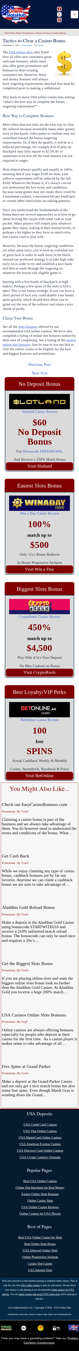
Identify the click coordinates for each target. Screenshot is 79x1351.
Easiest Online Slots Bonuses (40, 1194)
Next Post (40, 373)
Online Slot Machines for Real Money (40, 1187)
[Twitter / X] (59, 14)
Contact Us (39, 1314)
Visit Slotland (39, 466)
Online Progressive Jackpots (40, 1257)
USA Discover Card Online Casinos (40, 1150)
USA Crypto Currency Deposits (40, 1157)
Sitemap (50, 1314)
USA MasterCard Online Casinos (40, 1137)
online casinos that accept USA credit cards (39, 1294)
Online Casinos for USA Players (40, 1213)
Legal (55, 1314)
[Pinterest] (59, 20)
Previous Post (39, 364)
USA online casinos (30, 1285)
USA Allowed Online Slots (40, 1250)
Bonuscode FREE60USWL (43, 451)
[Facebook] (59, 9)
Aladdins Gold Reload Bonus (28, 907)
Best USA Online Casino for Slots (40, 1237)
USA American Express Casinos (40, 1144)
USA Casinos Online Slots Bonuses (34, 1014)
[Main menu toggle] (74, 14)
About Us (32, 1314)
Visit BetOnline (40, 775)
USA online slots (21, 52)
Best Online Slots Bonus (40, 1244)
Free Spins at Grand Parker (26, 1066)
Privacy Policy (23, 1314)
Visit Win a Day (39, 569)
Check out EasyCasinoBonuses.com (34, 804)
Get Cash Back (15, 855)
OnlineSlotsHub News (65, 1314)
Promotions (28, 33)
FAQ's (45, 1314)
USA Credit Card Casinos (40, 1124)
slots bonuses (27, 327)
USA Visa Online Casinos (40, 1131)
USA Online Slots (13, 33)
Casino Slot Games (40, 1263)
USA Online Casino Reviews (40, 1207)
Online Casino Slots (40, 1200)
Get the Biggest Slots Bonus (27, 963)
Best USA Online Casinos (40, 1181)
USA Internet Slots (40, 1270)
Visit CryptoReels (39, 672)
